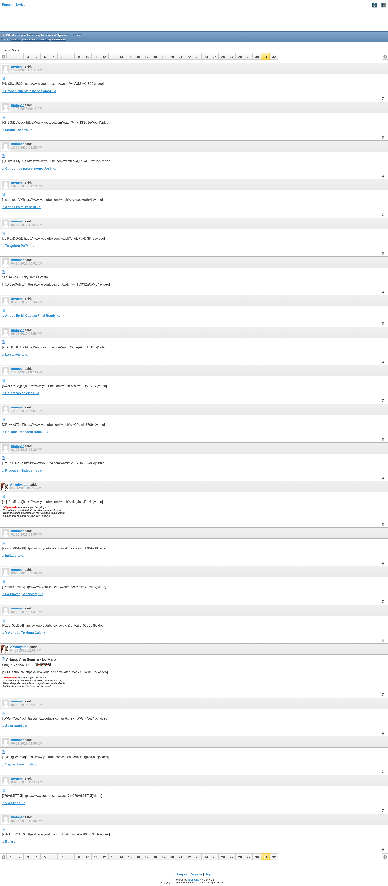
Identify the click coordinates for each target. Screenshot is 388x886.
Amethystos (19, 484)
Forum (7, 4)
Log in (182, 874)
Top (208, 874)
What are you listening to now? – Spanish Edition (38, 39)
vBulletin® (193, 879)
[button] (10, 56)
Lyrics (20, 4)
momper (17, 66)
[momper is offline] (6, 68)
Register (196, 874)
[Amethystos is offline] (5, 486)
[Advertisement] (32, 20)
